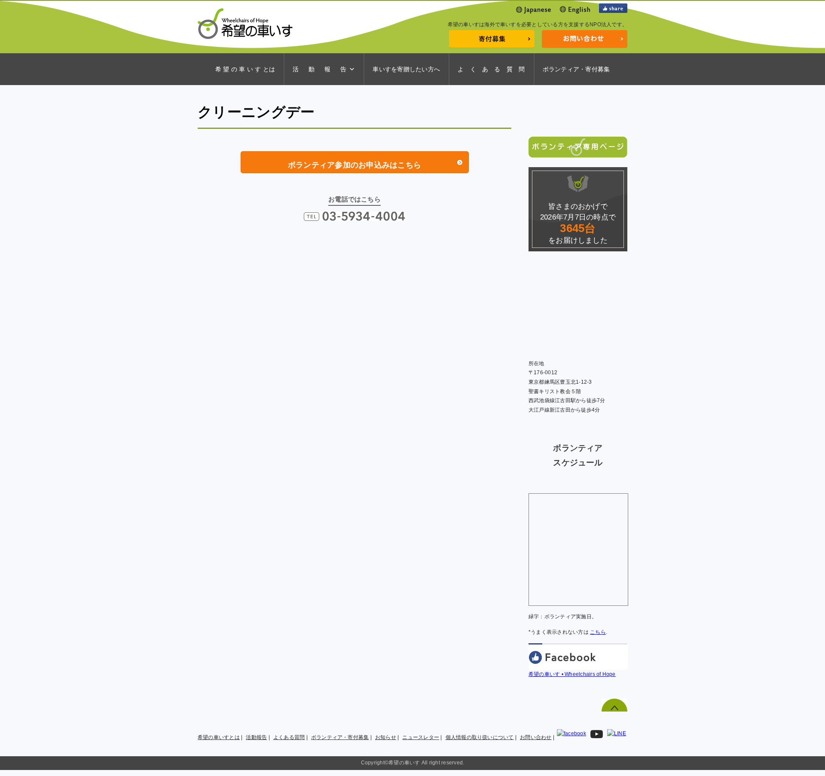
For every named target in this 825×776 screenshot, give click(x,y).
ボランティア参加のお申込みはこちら (354, 165)
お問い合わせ (535, 737)
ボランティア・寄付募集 (576, 69)
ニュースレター (420, 737)
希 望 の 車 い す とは (245, 69)
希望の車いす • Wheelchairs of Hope (572, 674)
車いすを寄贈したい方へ (406, 69)
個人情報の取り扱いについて (480, 737)
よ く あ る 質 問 (491, 69)
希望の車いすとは (219, 737)
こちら (598, 632)
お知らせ (385, 737)
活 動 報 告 (319, 69)
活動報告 (256, 737)
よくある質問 (289, 737)
